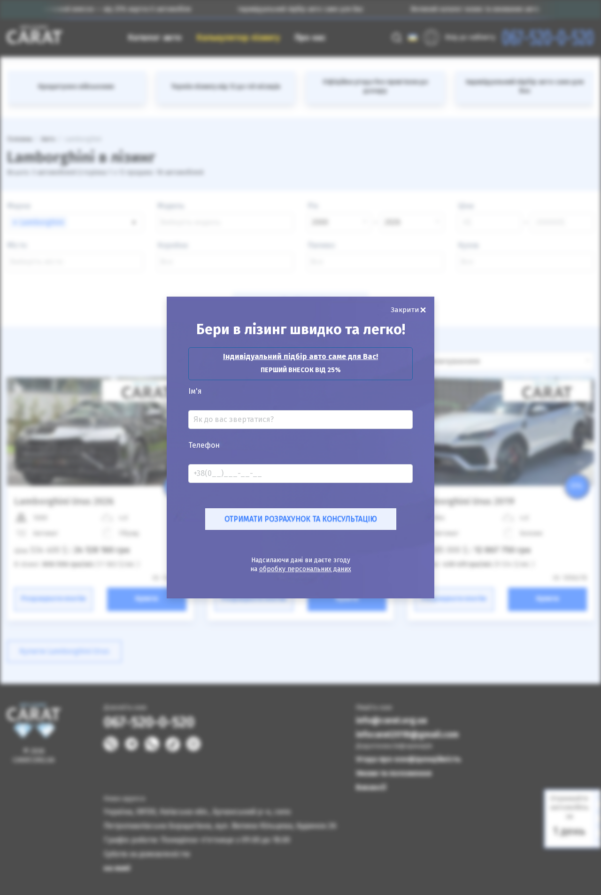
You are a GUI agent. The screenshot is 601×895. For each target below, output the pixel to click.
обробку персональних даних (305, 569)
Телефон (204, 445)
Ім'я (195, 391)
